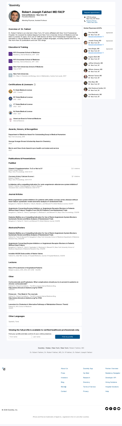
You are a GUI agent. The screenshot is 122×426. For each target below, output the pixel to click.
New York (40, 15)
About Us (64, 368)
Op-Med (86, 373)
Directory (86, 382)
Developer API (110, 378)
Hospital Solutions (112, 387)
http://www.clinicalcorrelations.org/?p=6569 (25, 288)
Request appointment (92, 12)
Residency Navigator (112, 373)
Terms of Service (89, 387)
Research (86, 378)
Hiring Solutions (111, 382)
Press (63, 373)
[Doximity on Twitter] (106, 409)
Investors (64, 378)
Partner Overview (111, 368)
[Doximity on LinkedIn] (114, 409)
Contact (64, 391)
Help (107, 391)
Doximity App (88, 368)
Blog (62, 382)
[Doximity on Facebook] (110, 409)
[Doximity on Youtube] (118, 409)
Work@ (63, 387)
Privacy (86, 391)
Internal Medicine (28, 15)
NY (46, 15)
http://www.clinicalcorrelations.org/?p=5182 (25, 298)
